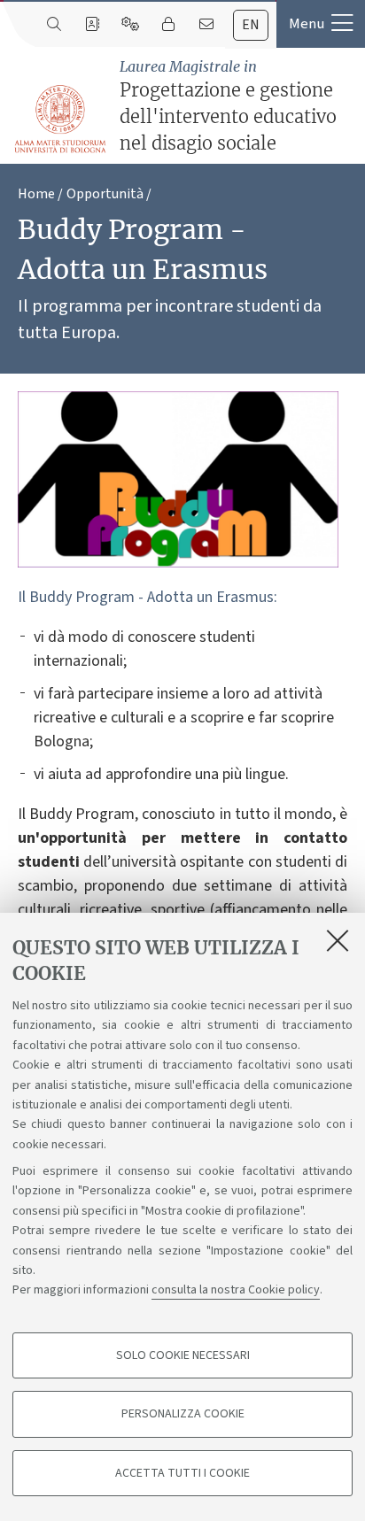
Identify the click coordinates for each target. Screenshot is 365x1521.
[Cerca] (54, 24)
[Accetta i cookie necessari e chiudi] (337, 940)
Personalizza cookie (183, 1414)
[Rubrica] (92, 24)
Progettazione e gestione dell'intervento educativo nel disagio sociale (228, 106)
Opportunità (105, 194)
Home (36, 194)
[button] (320, 24)
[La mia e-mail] (206, 24)
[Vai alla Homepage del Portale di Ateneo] (61, 119)
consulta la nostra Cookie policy (235, 1290)
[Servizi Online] (130, 24)
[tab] (250, 25)
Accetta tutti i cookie (182, 1473)
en (251, 25)
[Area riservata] (168, 24)
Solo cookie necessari (183, 1355)
